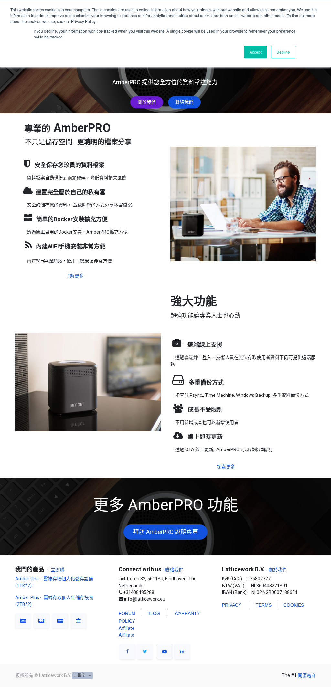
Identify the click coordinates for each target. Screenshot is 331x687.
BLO (151, 613)
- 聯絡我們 (173, 569)
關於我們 (147, 102)
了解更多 (75, 275)
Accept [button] (256, 52)
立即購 (57, 569)
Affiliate (126, 628)
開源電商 (307, 675)
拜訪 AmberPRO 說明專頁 (165, 532)
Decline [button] (283, 52)
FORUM (127, 613)
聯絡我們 (184, 102)
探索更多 (226, 466)
